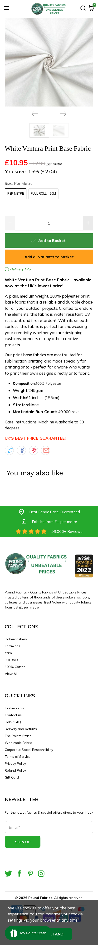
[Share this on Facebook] (21, 450)
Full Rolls (11, 660)
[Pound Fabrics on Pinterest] (30, 873)
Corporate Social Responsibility (29, 749)
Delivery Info (19, 269)
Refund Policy (15, 770)
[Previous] (35, 113)
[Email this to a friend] (45, 450)
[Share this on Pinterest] (33, 450)
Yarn (8, 653)
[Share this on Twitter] (9, 450)
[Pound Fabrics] (49, 9)
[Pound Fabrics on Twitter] (8, 873)
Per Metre (15, 193)
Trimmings (12, 646)
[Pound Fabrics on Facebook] (19, 873)
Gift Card (12, 777)
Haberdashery (16, 639)
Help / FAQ (13, 722)
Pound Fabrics (40, 898)
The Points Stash (18, 736)
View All (11, 674)
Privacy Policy (15, 763)
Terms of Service (17, 756)
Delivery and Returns (21, 729)
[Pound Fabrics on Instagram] (41, 873)
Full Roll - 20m (43, 193)
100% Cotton (15, 667)
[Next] (63, 113)
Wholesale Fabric (18, 743)
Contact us (13, 715)
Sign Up (22, 841)
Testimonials (14, 708)
